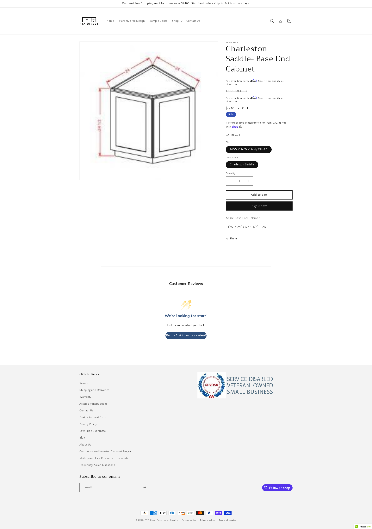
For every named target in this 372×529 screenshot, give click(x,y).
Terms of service (227, 520)
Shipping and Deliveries (94, 390)
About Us (85, 444)
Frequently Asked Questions (97, 465)
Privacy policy (207, 520)
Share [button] (233, 238)
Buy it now (259, 206)
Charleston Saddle (242, 164)
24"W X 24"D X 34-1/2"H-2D (249, 149)
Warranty (85, 396)
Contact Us (86, 410)
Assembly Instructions (93, 403)
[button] (177, 21)
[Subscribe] (144, 487)
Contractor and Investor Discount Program (106, 451)
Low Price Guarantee (92, 431)
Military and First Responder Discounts (103, 458)
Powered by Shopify (167, 520)
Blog (82, 437)
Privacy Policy (88, 424)
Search (83, 383)
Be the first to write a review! (186, 335)
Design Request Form (92, 417)
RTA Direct (150, 520)
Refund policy (189, 520)
